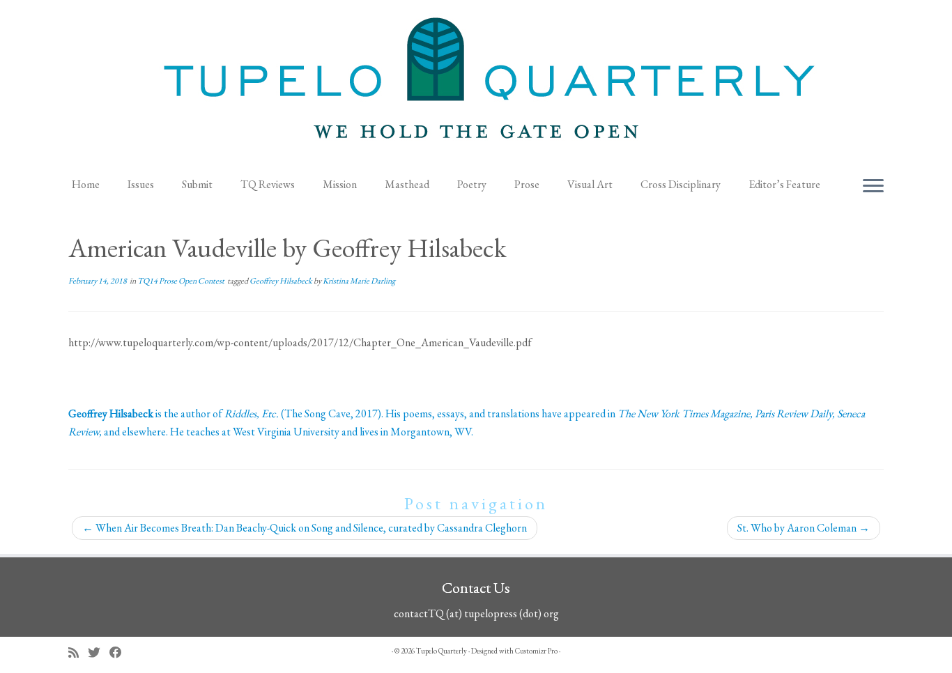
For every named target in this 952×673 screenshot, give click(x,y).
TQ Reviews (267, 184)
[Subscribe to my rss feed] (78, 652)
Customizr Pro (536, 651)
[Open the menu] (873, 186)
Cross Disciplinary (680, 184)
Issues (141, 184)
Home (86, 184)
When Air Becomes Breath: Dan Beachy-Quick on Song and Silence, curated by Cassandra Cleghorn (304, 527)
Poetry (471, 184)
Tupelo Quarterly (441, 651)
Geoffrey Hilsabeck (281, 280)
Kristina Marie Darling (359, 280)
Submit (197, 184)
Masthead (407, 184)
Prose (526, 184)
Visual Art (590, 184)
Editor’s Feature (784, 184)
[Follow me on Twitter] (98, 652)
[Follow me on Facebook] (120, 652)
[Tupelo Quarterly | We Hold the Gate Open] (476, 84)
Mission (340, 184)
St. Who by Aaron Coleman (803, 527)
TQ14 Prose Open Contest (181, 280)
